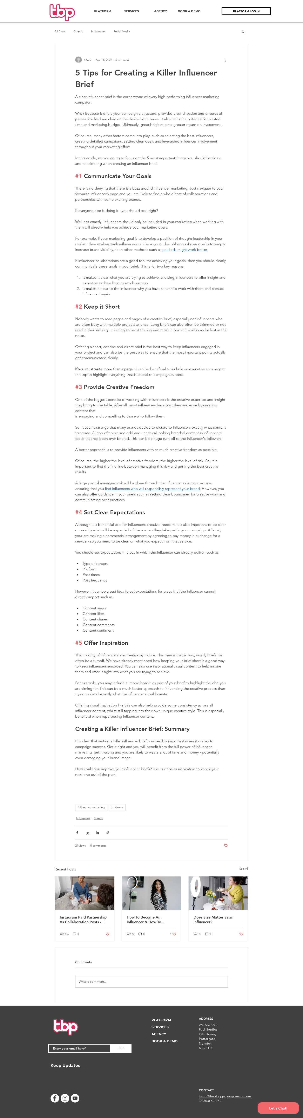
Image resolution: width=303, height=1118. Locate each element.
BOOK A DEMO (165, 1041)
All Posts (60, 31)
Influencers (98, 31)
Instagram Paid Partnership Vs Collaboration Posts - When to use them (83, 919)
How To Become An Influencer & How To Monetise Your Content (146, 919)
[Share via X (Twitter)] (87, 833)
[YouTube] (75, 1098)
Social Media (122, 31)
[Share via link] (107, 833)
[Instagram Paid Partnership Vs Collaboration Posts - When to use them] (84, 893)
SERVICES (160, 1027)
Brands (78, 31)
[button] (243, 31)
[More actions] (225, 59)
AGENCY (159, 1034)
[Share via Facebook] (77, 833)
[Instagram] (65, 1098)
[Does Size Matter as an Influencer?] (218, 893)
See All (243, 868)
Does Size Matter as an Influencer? (213, 919)
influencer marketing (91, 807)
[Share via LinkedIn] (97, 833)
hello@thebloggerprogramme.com (225, 1096)
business (117, 807)
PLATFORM (161, 1020)
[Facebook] (54, 1098)
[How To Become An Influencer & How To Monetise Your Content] (151, 893)
